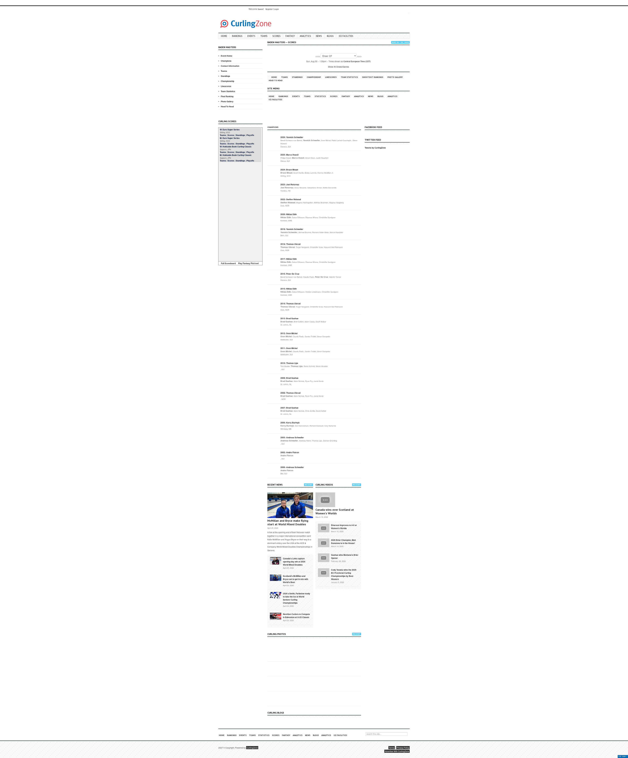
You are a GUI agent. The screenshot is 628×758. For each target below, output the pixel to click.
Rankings (237, 36)
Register (269, 9)
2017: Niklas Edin (288, 258)
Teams (263, 36)
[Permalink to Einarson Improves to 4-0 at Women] (323, 527)
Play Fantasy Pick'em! (248, 263)
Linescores (226, 86)
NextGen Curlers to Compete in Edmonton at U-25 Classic (296, 616)
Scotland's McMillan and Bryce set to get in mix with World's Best (295, 579)
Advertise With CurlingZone (397, 751)
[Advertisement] (240, 211)
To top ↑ (622, 756)
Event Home (226, 55)
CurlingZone (252, 747)
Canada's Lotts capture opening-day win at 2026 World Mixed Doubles (294, 561)
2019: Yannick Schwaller (291, 229)
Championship (227, 81)
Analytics (305, 36)
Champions (226, 60)
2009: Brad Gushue (289, 377)
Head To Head (227, 106)
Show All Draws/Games (338, 66)
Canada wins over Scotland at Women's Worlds (334, 511)
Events (251, 36)
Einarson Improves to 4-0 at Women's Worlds (344, 527)
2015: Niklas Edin (288, 288)
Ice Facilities (346, 36)
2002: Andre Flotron (289, 452)
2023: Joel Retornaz (289, 184)
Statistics (320, 96)
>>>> (359, 56)
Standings (225, 76)
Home (224, 36)
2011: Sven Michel (288, 348)
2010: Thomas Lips (289, 363)
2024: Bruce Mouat (289, 169)
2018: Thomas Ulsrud (290, 244)
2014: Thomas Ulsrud (290, 303)
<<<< (317, 56)
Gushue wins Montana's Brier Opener (344, 556)
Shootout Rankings (372, 77)
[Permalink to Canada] (275, 560)
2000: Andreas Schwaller (292, 467)
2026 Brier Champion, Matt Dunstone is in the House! (343, 542)
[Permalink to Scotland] (275, 577)
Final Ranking (227, 96)
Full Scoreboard (228, 263)
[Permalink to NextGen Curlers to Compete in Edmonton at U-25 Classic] (275, 616)
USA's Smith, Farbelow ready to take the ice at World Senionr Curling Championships (296, 598)
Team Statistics (228, 91)
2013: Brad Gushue (289, 318)
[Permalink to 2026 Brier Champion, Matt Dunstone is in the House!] (323, 542)
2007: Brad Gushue (289, 407)
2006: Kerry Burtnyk (290, 422)
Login (276, 9)
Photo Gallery (227, 101)
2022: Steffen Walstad (290, 199)
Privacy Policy (403, 747)
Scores (276, 36)
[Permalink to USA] (275, 595)
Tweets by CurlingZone (375, 147)
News (319, 36)
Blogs (330, 36)
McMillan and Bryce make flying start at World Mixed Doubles (287, 522)
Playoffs (250, 135)
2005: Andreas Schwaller (292, 437)
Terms (391, 747)
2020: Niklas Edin (288, 214)
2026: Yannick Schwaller (291, 137)
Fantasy (290, 36)
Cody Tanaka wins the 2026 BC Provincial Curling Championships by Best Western (343, 574)
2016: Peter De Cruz (289, 273)
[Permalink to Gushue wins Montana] (323, 557)
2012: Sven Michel (288, 333)
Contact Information (230, 65)
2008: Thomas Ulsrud (290, 392)
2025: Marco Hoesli (289, 154)
